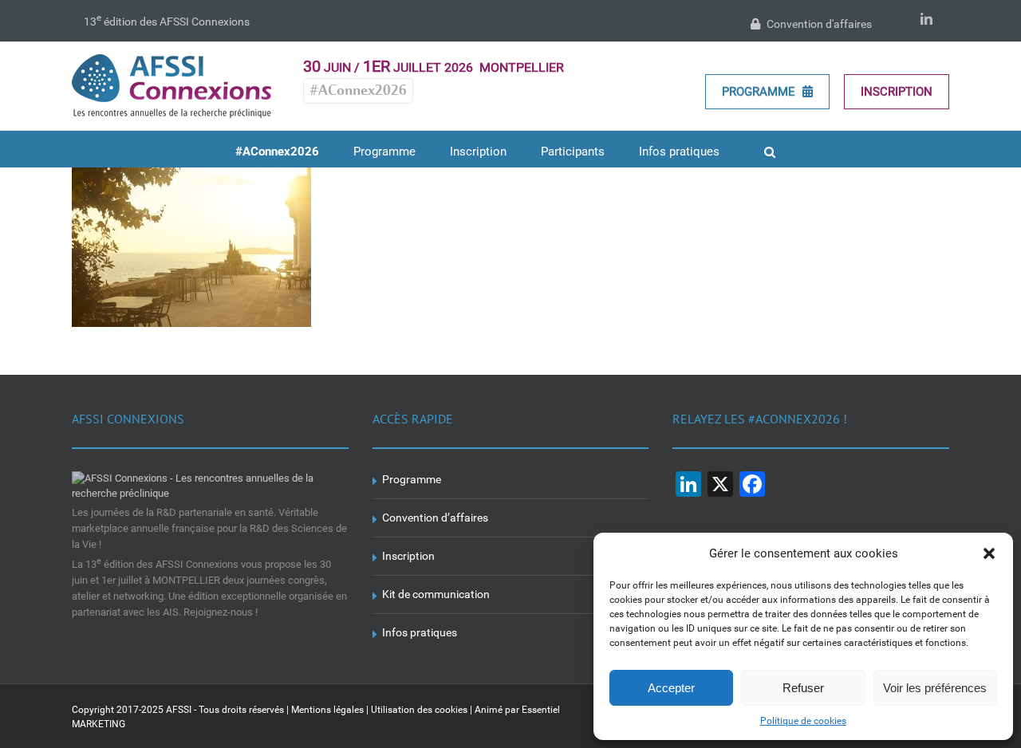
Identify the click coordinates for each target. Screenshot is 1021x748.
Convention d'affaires (818, 24)
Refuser (803, 688)
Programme (760, 92)
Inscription (896, 92)
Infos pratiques (419, 632)
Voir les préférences (935, 688)
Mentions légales (327, 709)
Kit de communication (436, 594)
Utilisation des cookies (419, 709)
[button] (989, 553)
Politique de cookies (803, 720)
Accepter (671, 688)
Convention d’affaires (435, 517)
